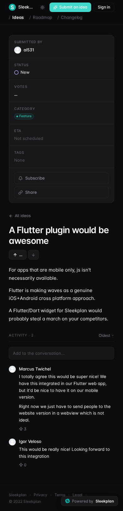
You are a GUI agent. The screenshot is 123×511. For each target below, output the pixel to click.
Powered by (93, 501)
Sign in (104, 7)
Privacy (40, 494)
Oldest (104, 335)
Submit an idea (73, 7)
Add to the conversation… (39, 353)
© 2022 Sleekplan (25, 501)
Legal (77, 494)
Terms (60, 494)
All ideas (23, 215)
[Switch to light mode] (42, 7)
